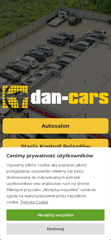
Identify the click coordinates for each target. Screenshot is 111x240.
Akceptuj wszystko (55, 215)
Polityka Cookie (34, 202)
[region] (55, 193)
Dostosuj (55, 229)
